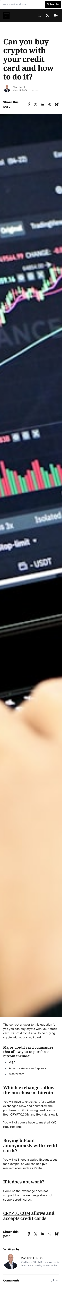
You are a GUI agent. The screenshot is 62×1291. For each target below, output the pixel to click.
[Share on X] (35, 104)
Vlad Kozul (19, 87)
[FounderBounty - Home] (11, 15)
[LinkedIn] (41, 1258)
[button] (39, 15)
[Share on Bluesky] (57, 104)
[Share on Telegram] (49, 104)
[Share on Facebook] (29, 104)
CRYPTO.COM (20, 1114)
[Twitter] (36, 1258)
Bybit (39, 1114)
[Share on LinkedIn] (42, 104)
